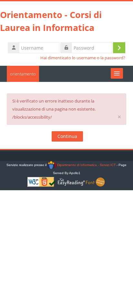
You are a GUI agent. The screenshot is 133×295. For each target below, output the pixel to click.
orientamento (23, 74)
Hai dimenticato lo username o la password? (82, 58)
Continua (67, 136)
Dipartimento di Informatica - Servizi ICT (85, 165)
